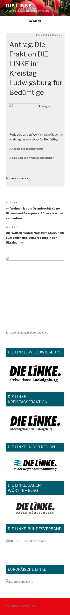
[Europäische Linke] (35, 584)
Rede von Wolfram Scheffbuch (31, 158)
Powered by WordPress (21, 605)
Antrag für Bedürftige (26, 149)
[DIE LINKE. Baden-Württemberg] (35, 508)
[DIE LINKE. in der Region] (35, 464)
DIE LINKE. (19, 6)
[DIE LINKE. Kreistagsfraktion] (35, 423)
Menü (37, 20)
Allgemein (20, 178)
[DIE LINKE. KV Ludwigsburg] (35, 373)
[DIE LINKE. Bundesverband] (35, 547)
